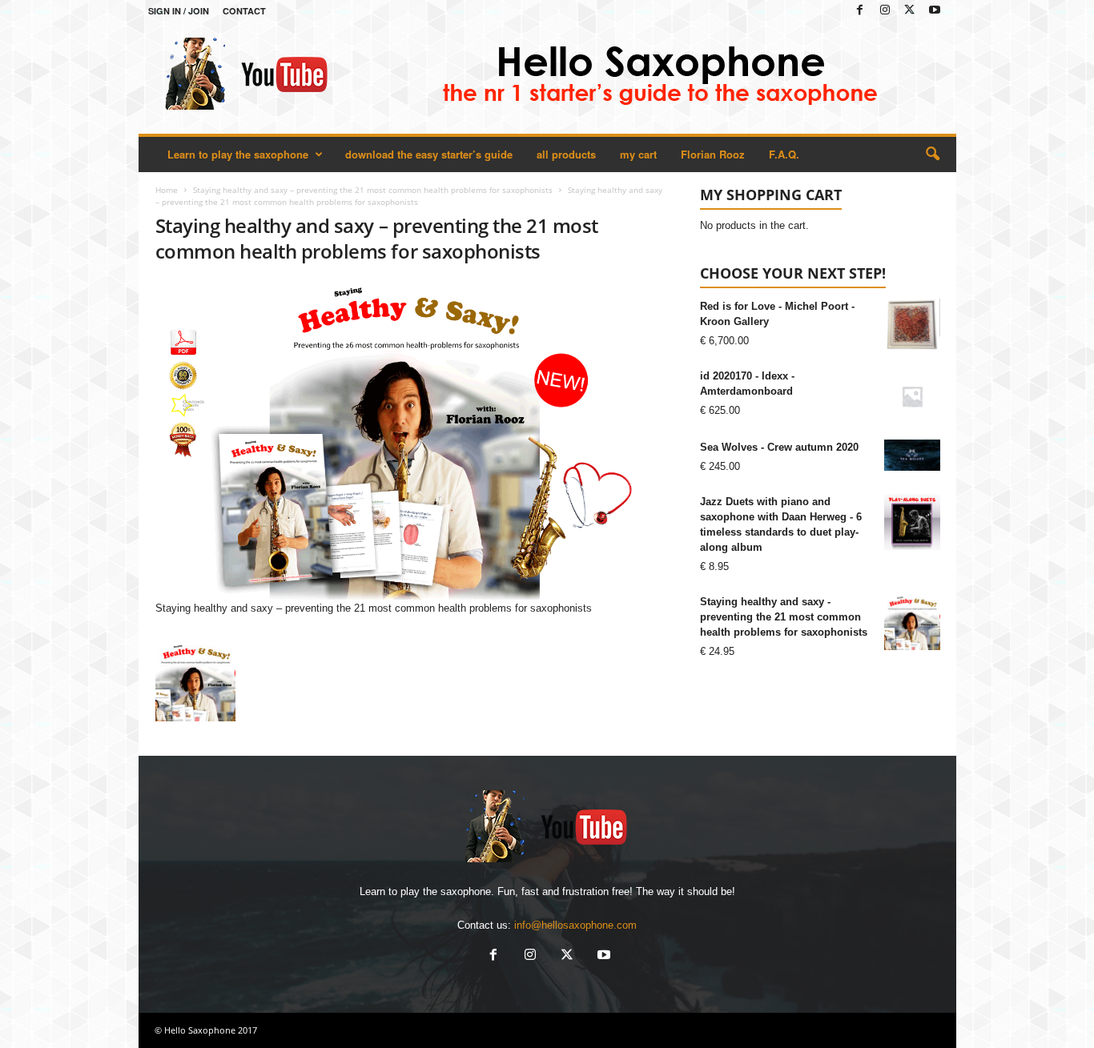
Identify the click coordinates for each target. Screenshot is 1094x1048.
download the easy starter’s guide (429, 154)
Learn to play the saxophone (237, 154)
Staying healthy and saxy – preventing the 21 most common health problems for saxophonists (373, 189)
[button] (932, 154)
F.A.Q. (784, 154)
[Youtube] (934, 11)
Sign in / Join (178, 11)
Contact (244, 11)
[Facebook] (860, 11)
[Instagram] (885, 11)
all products (566, 154)
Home (166, 189)
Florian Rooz (713, 154)
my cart (638, 154)
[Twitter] (909, 11)
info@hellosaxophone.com (575, 925)
